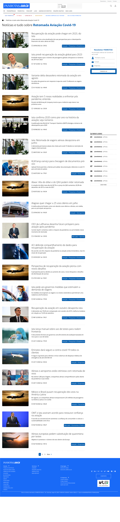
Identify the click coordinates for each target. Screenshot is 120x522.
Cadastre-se (103, 71)
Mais (49, 454)
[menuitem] (102, 1)
